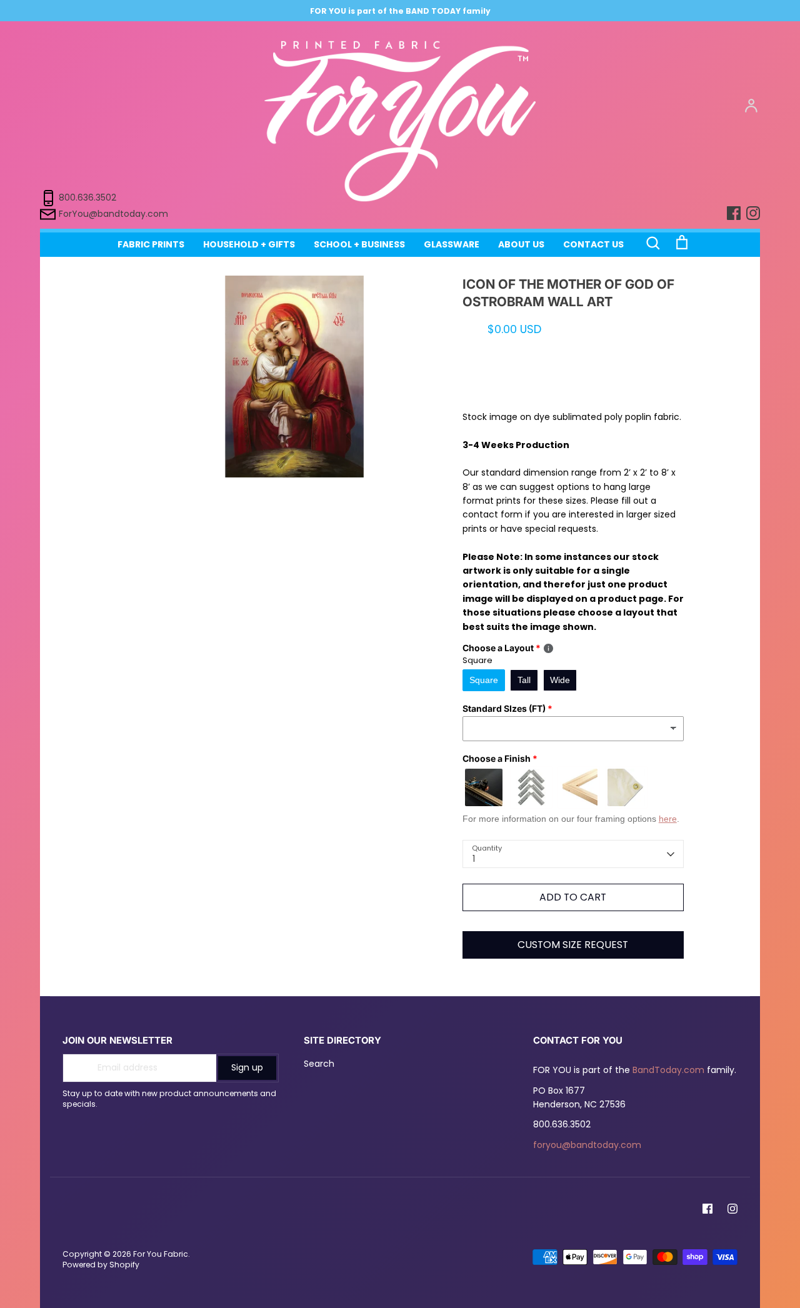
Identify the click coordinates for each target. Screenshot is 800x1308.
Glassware (451, 244)
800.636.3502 (87, 197)
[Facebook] (707, 1208)
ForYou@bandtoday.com (113, 213)
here (668, 819)
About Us (521, 244)
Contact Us (593, 244)
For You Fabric (160, 1254)
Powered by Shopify (100, 1264)
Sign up (247, 1067)
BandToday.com (668, 1070)
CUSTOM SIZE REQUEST (573, 944)
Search (319, 1063)
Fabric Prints (151, 244)
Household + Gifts (249, 244)
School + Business (359, 244)
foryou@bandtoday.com (587, 1145)
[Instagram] (732, 1208)
